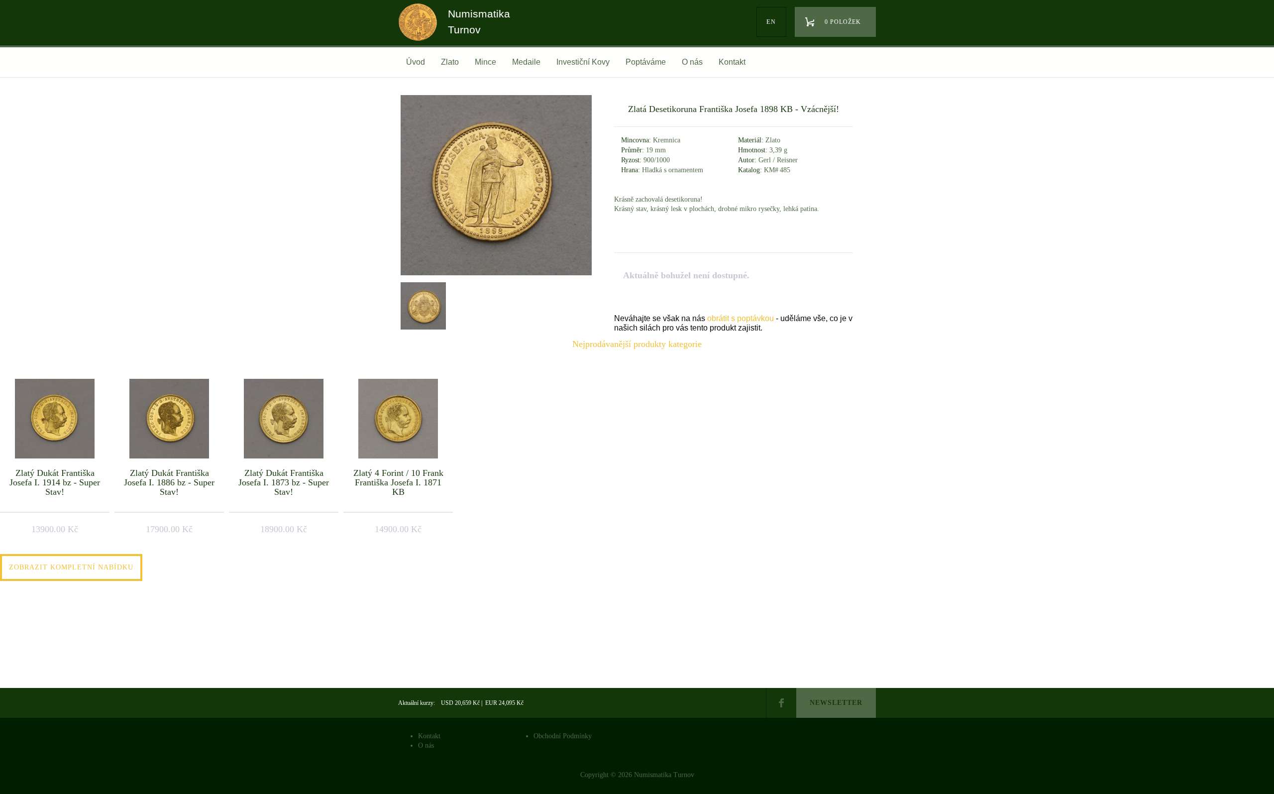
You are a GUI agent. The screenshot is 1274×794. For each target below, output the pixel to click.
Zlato (450, 62)
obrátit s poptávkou (740, 318)
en (771, 21)
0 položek (843, 21)
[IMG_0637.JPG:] (496, 275)
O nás (692, 62)
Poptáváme (646, 62)
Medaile (526, 62)
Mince (485, 62)
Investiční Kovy (583, 62)
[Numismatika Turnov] (421, 31)
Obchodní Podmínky (562, 736)
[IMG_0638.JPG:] (422, 305)
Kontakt (732, 62)
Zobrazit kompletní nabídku (71, 567)
